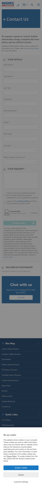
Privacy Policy (11, 456)
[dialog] (21, 243)
